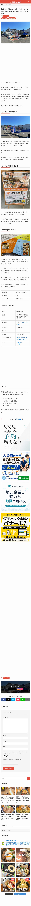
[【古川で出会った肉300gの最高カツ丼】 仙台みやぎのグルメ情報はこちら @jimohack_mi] (23, 870)
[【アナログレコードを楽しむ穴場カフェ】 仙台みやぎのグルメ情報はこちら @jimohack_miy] (8, 870)
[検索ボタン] (29, 1)
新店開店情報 (12, 18)
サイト (4, 746)
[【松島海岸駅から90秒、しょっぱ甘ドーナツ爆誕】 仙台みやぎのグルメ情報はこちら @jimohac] (8, 885)
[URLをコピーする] (27, 699)
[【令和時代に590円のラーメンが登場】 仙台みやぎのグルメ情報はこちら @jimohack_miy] (23, 885)
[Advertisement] (15, 60)
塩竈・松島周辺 (5, 15)
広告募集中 (19, 419)
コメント (5, 717)
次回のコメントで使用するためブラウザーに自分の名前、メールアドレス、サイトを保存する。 (16, 752)
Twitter (18, 345)
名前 (4, 735)
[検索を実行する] (28, 778)
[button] (3, 699)
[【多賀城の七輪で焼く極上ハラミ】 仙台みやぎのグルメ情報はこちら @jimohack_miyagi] (23, 855)
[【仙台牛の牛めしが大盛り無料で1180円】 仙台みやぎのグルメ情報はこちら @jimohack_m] (8, 855)
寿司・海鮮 (4, 18)
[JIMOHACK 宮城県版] (15, 1)
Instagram (19, 343)
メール (5, 741)
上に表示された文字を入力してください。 (12, 759)
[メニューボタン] (1, 1)
